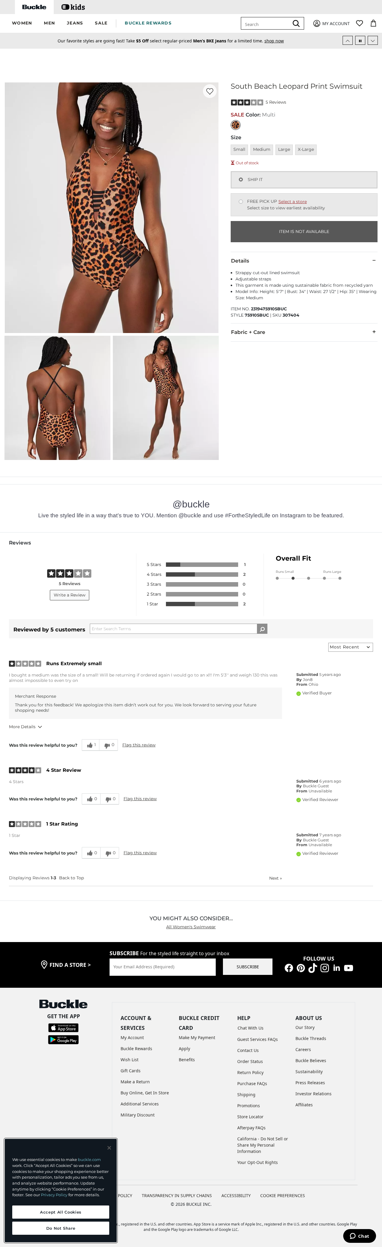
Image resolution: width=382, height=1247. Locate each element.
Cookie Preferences (282, 1195)
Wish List (129, 1059)
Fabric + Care (248, 332)
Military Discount (138, 1115)
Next (275, 878)
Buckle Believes (310, 1060)
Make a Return (135, 1082)
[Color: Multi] (235, 125)
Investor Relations (313, 1093)
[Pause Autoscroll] (360, 40)
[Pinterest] (301, 967)
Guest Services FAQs (257, 1039)
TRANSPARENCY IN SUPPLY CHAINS (177, 1195)
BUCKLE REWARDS (148, 23)
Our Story (305, 1027)
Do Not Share (61, 1228)
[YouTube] (349, 967)
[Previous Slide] (348, 40)
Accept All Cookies (60, 1212)
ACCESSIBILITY (236, 1195)
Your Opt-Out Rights (257, 1162)
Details (240, 261)
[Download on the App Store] (63, 1027)
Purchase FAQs (252, 1083)
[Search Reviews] (262, 629)
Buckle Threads (310, 1038)
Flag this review (138, 745)
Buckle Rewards (136, 1048)
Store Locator (250, 1116)
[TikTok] (313, 967)
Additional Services (140, 1104)
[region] (61, 1190)
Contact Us (248, 1050)
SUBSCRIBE (248, 967)
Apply (184, 1048)
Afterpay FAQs (251, 1128)
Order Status (250, 1061)
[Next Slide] (373, 40)
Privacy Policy (54, 1194)
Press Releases (310, 1082)
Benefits (187, 1059)
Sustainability (309, 1071)
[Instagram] (325, 967)
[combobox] (269, 23)
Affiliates (304, 1105)
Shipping (246, 1094)
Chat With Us (251, 1028)
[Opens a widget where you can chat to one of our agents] (359, 1236)
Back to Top (71, 878)
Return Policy (250, 1072)
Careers (303, 1049)
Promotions (248, 1105)
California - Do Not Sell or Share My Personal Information (262, 1145)
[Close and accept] (109, 1147)
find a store (70, 964)
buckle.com (89, 1159)
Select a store (292, 201)
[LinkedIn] (337, 967)
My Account (132, 1037)
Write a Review (69, 595)
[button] (22, 23)
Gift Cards (131, 1070)
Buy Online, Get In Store (145, 1093)
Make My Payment (197, 1037)
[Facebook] (289, 967)
